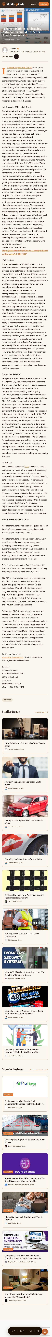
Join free (43, 4)
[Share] (38, 1331)
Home (3, 10)
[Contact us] (45, 1332)
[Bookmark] (31, 1331)
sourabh (13, 48)
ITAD (27, 466)
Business (10, 10)
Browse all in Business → (39, 1070)
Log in (33, 4)
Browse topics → (41, 712)
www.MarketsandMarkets (12, 657)
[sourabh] (5, 50)
